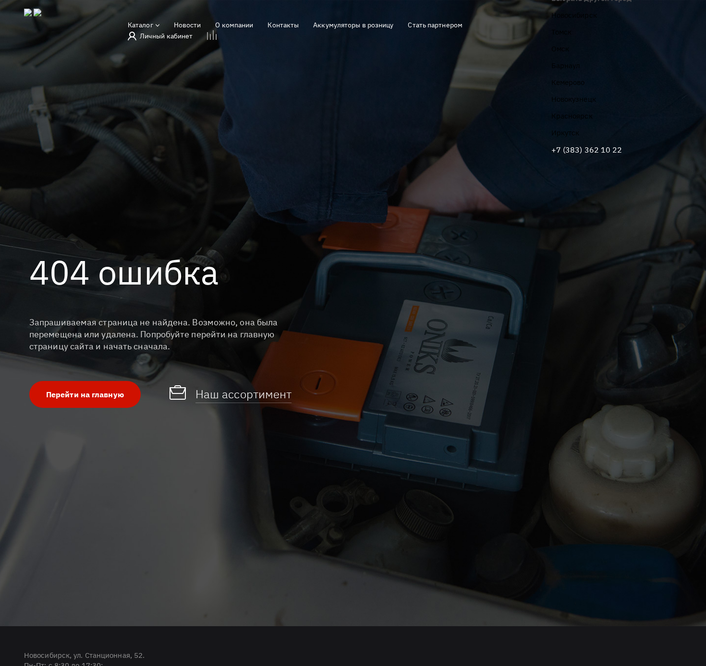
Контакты (283, 25)
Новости (187, 25)
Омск (560, 48)
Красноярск (572, 115)
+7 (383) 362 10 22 (586, 150)
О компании (234, 25)
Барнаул (565, 65)
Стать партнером (435, 25)
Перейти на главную (85, 394)
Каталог (140, 25)
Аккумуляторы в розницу (353, 25)
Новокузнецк (573, 99)
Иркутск (565, 132)
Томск (561, 31)
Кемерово (568, 82)
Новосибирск (574, 15)
